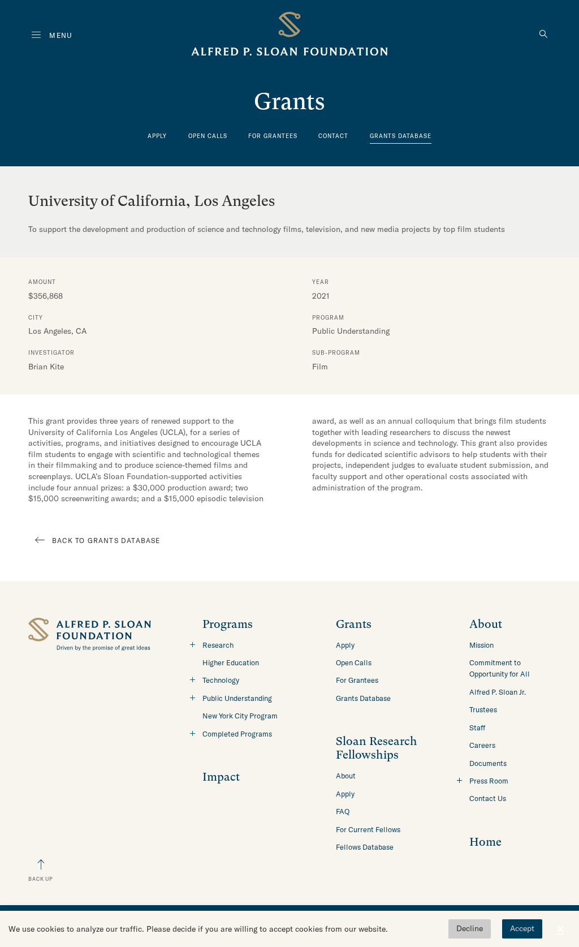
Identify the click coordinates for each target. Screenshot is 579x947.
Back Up (40, 879)
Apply (157, 136)
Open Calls (207, 136)
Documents (488, 763)
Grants (353, 624)
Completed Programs (237, 733)
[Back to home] (289, 36)
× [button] (560, 929)
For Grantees (272, 136)
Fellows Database (365, 846)
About (346, 775)
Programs (227, 624)
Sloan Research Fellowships (376, 748)
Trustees (483, 709)
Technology (220, 680)
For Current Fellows (368, 829)
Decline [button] (469, 928)
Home (485, 842)
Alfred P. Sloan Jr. (497, 691)
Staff (477, 727)
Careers (482, 745)
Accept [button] (522, 928)
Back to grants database (106, 540)
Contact (333, 136)
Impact (221, 777)
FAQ (342, 811)
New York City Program (240, 715)
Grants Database (400, 136)
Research (218, 644)
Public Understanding (237, 698)
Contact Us (487, 798)
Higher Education (230, 662)
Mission (481, 644)
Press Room (488, 780)
